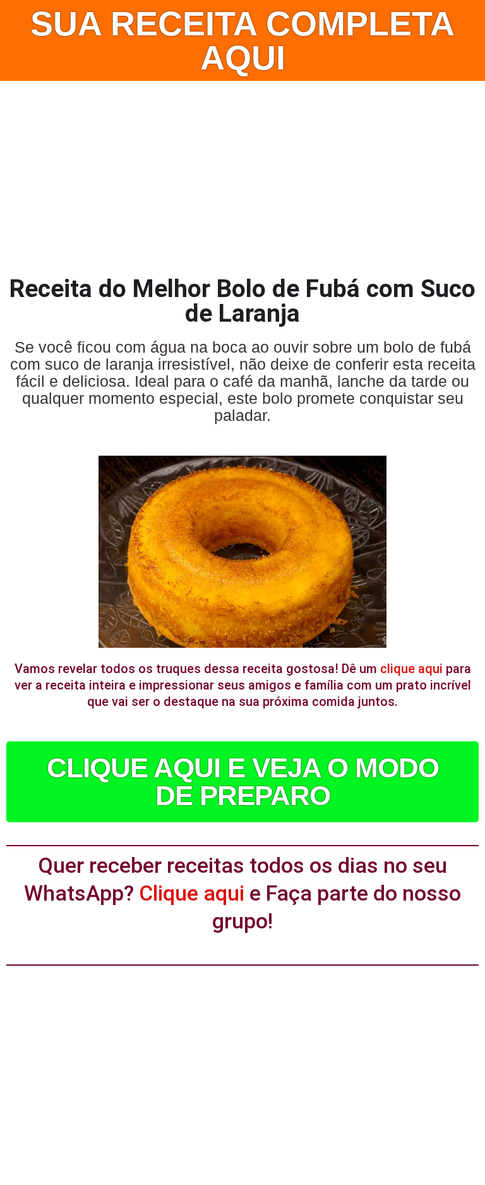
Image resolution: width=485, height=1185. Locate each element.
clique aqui (411, 668)
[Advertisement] (242, 175)
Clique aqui (191, 893)
